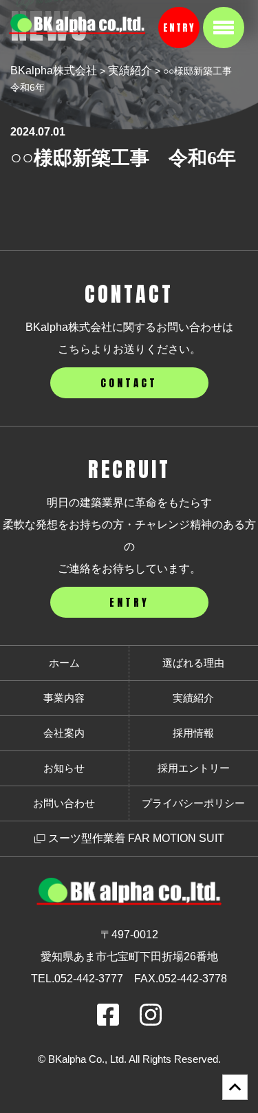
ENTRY (179, 28)
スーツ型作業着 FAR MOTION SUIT (134, 838)
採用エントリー (194, 768)
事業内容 (64, 698)
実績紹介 (193, 698)
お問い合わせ (64, 803)
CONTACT (129, 383)
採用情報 (193, 733)
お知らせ (64, 768)
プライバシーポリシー (193, 803)
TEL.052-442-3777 (77, 978)
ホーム (64, 663)
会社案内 (64, 733)
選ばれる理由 (193, 663)
